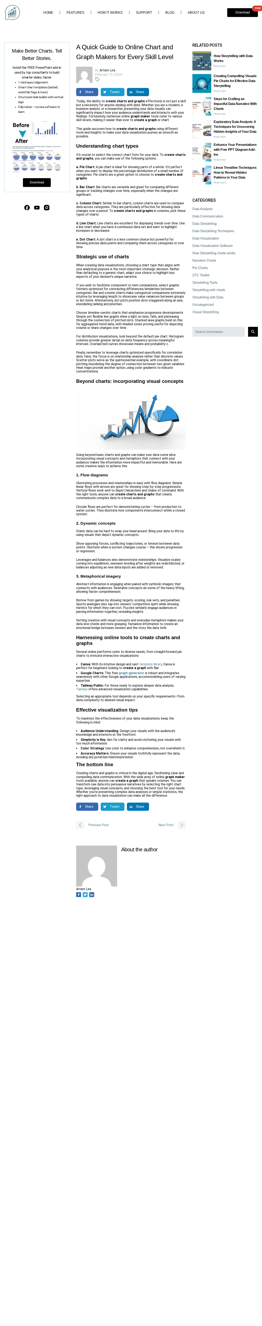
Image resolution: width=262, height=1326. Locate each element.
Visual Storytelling (205, 312)
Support (144, 12)
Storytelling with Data (207, 297)
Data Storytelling (204, 223)
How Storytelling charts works (213, 253)
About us (196, 12)
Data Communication (207, 216)
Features (75, 12)
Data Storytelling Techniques (213, 231)
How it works (110, 12)
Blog (169, 12)
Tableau (82, 689)
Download (242, 12)
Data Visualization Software (212, 245)
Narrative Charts (204, 260)
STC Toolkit (200, 275)
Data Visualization (205, 238)
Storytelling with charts (208, 290)
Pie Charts (200, 268)
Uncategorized (203, 304)
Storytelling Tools (204, 282)
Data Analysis (202, 209)
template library (150, 664)
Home (48, 12)
